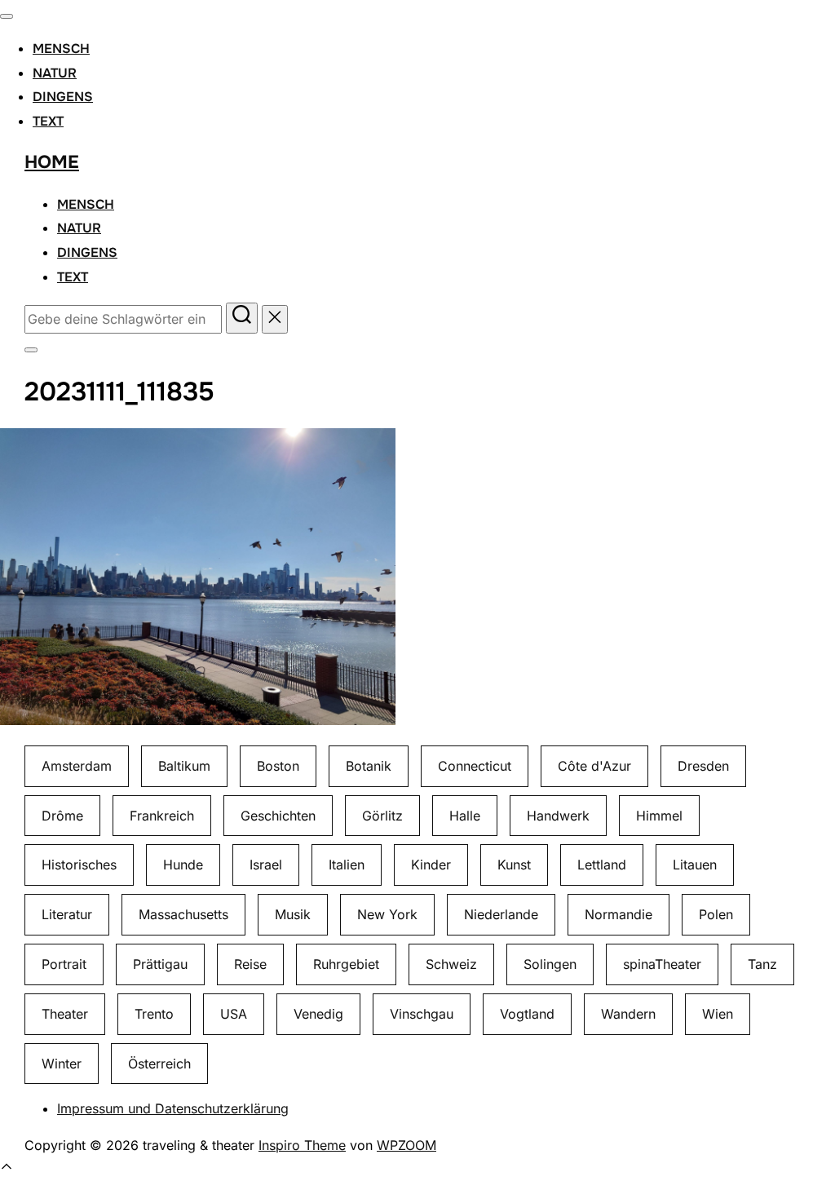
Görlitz (382, 815)
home (51, 162)
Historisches (79, 864)
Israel (266, 864)
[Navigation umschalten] (6, 16)
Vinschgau (421, 1014)
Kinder (431, 864)
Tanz (762, 964)
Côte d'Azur (594, 766)
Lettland (601, 864)
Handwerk (558, 815)
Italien (346, 864)
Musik (293, 914)
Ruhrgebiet (346, 964)
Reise (250, 964)
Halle (464, 815)
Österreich (159, 1063)
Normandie (618, 914)
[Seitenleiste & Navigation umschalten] (31, 349)
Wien (717, 1014)
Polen (716, 914)
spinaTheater (662, 964)
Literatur (67, 914)
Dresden (703, 766)
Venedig (318, 1014)
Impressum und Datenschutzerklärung (173, 1108)
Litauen (695, 864)
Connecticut (474, 766)
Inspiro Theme (302, 1145)
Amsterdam (77, 766)
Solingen (550, 964)
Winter (62, 1063)
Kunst (514, 864)
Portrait (64, 964)
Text (48, 121)
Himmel (659, 815)
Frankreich (162, 815)
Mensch (61, 48)
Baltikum (184, 766)
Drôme (62, 815)
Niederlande (501, 914)
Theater (65, 1014)
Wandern (628, 1014)
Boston (278, 766)
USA (233, 1014)
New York (387, 914)
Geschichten (278, 815)
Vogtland (527, 1014)
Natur (55, 73)
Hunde (183, 864)
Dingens (63, 96)
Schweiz (451, 964)
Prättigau (160, 964)
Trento (154, 1014)
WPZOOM (406, 1145)
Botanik (368, 766)
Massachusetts (183, 914)
